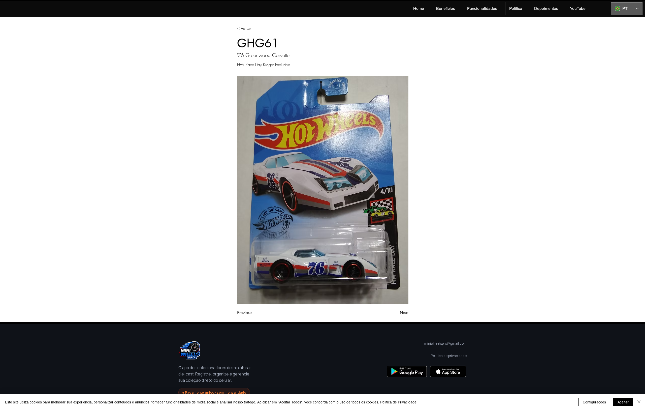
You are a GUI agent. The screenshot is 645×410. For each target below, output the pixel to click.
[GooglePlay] (407, 371)
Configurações (594, 401)
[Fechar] (639, 402)
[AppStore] (448, 371)
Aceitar (623, 401)
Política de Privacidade (398, 401)
